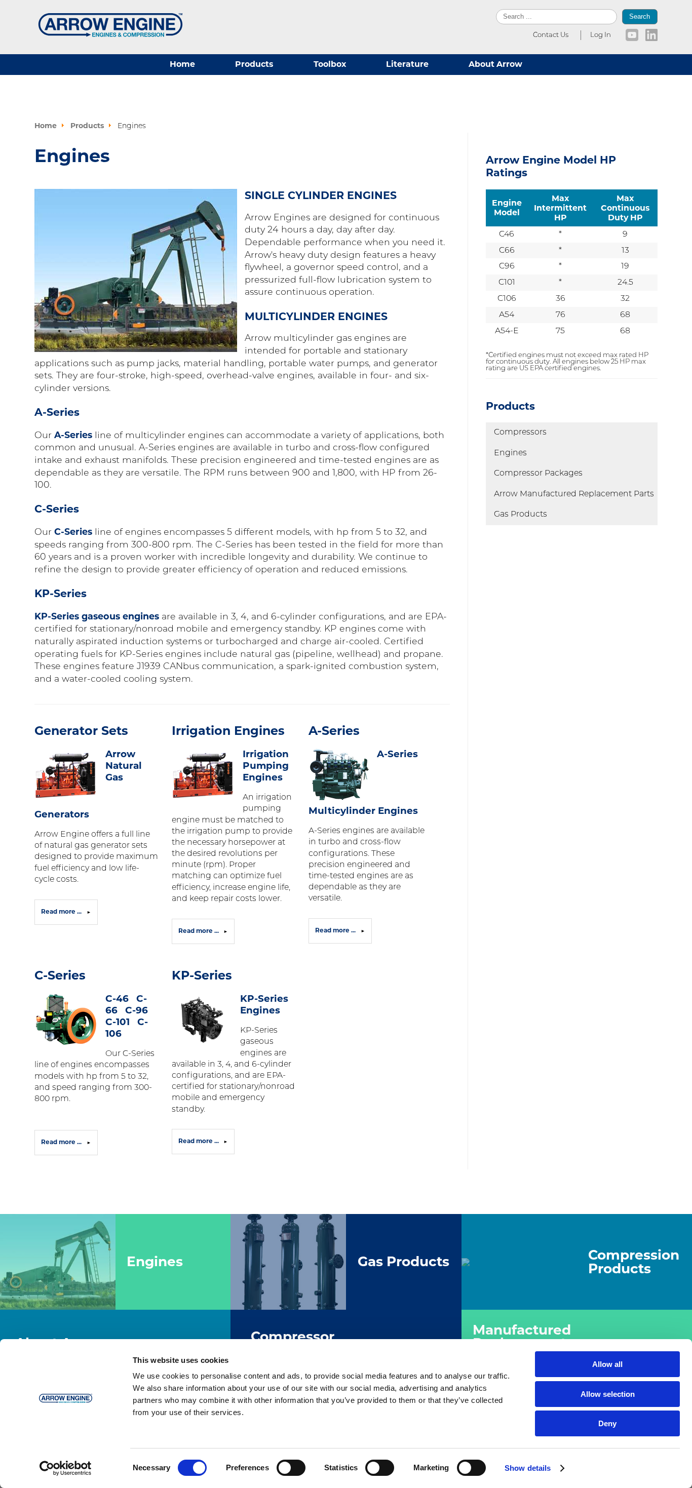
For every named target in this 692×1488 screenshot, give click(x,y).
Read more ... (62, 911)
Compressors (520, 432)
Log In (600, 35)
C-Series (73, 531)
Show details (528, 1468)
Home (182, 64)
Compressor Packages (538, 473)
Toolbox (330, 64)
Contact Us (550, 35)
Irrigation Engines (228, 730)
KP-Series (202, 975)
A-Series (73, 434)
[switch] (291, 1468)
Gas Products (520, 515)
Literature (407, 64)
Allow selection (608, 1394)
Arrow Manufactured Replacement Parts (574, 494)
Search (639, 16)
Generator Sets (81, 730)
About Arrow (495, 64)
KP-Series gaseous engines (96, 616)
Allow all (607, 1364)
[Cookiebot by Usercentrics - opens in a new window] (65, 1468)
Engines (510, 453)
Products (254, 64)
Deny (607, 1423)
